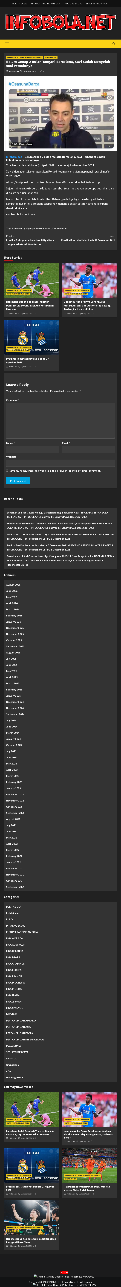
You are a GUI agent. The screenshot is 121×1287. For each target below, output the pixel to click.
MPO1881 (11, 1014)
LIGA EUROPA (14, 969)
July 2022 (11, 825)
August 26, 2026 (26, 313)
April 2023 (12, 769)
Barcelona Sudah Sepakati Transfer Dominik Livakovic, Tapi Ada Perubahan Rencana (30, 305)
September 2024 (15, 714)
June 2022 (11, 831)
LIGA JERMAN (14, 1001)
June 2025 (11, 664)
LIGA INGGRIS (14, 988)
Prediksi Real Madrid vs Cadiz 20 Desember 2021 (88, 238)
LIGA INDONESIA (15, 982)
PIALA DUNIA (13, 1045)
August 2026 (13, 584)
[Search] (114, 43)
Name (10, 443)
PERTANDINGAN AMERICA (21, 1020)
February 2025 (14, 689)
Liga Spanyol (29, 228)
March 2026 (12, 609)
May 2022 (11, 837)
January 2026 (13, 621)
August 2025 (13, 652)
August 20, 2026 (84, 1194)
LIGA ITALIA (13, 995)
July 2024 (11, 720)
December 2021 (15, 868)
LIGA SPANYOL (51, 57)
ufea (8, 1071)
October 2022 (14, 806)
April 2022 (12, 843)
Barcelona (17, 228)
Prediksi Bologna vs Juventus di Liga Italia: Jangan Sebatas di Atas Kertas (30, 240)
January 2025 (13, 695)
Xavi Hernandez (59, 228)
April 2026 (12, 603)
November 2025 (15, 634)
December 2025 (15, 627)
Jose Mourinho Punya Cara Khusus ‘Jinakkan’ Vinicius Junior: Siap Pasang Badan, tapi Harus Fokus (87, 305)
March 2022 (12, 849)
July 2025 (11, 658)
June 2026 (11, 590)
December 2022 (15, 794)
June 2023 (11, 757)
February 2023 (14, 782)
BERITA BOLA (19, 3)
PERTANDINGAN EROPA (19, 1033)
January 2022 (13, 862)
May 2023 (11, 763)
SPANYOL (11, 1058)
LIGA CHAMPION (15, 963)
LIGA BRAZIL (13, 957)
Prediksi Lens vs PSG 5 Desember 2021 (66, 516)
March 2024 (12, 732)
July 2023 (11, 751)
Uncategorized (14, 1077)
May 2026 (11, 597)
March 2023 (12, 775)
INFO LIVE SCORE (73, 3)
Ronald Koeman (43, 228)
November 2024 (15, 708)
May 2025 (11, 671)
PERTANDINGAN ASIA (18, 1026)
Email (66, 443)
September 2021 (15, 886)
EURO (9, 919)
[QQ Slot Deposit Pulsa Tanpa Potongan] (64, 1284)
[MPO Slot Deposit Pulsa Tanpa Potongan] (64, 1276)
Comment (12, 399)
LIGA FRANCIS (14, 976)
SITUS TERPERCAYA (96, 3)
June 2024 (11, 726)
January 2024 (13, 738)
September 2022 (15, 812)
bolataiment (25, 290)
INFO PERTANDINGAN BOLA (45, 3)
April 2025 (12, 677)
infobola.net (14, 71)
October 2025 (14, 640)
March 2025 (12, 683)
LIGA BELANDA (14, 951)
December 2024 (15, 701)
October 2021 (14, 880)
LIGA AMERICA (14, 938)
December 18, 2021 (31, 71)
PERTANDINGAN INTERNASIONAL (25, 1039)
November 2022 (15, 800)
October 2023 (14, 745)
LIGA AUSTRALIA (15, 944)
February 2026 (14, 615)
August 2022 (13, 819)
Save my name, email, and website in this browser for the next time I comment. (55, 470)
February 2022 (14, 856)
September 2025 (15, 646)
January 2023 (13, 788)
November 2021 (15, 874)
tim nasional (12, 1064)
